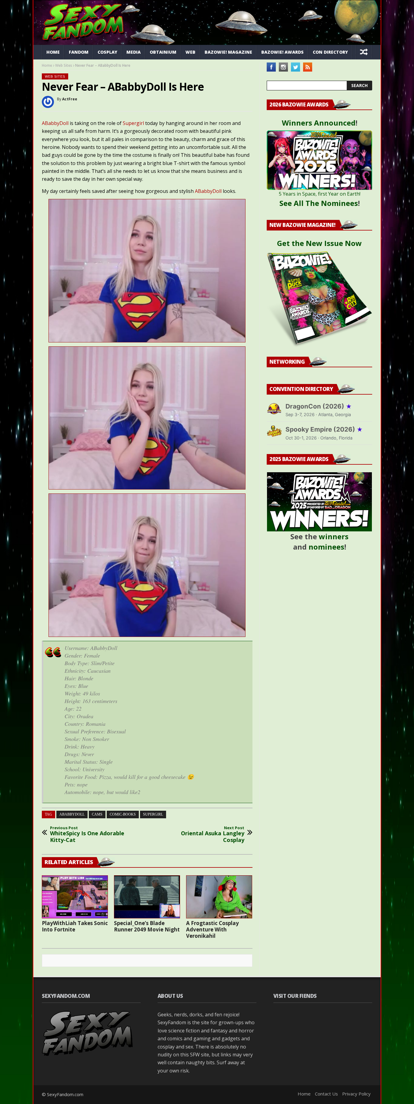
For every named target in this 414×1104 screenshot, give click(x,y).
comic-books (123, 814)
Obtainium (163, 52)
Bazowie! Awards (282, 52)
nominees (326, 547)
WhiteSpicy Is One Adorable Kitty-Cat (87, 834)
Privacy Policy (356, 1094)
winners (334, 536)
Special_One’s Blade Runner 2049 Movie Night (147, 926)
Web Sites (63, 65)
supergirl (153, 814)
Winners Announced (319, 123)
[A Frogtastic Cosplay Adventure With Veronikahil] (219, 896)
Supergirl (133, 123)
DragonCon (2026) (318, 406)
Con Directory (330, 52)
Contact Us (326, 1094)
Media (133, 52)
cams (97, 814)
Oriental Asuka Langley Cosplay (212, 834)
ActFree (69, 99)
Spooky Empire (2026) (324, 429)
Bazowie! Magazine (228, 52)
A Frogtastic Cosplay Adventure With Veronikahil (212, 929)
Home (53, 52)
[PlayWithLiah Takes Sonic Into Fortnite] (75, 896)
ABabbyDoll (55, 123)
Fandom (78, 52)
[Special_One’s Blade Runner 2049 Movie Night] (147, 896)
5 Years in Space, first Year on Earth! (319, 193)
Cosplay (107, 52)
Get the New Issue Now (319, 243)
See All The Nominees (318, 203)
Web (190, 52)
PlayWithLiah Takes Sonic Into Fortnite (75, 926)
